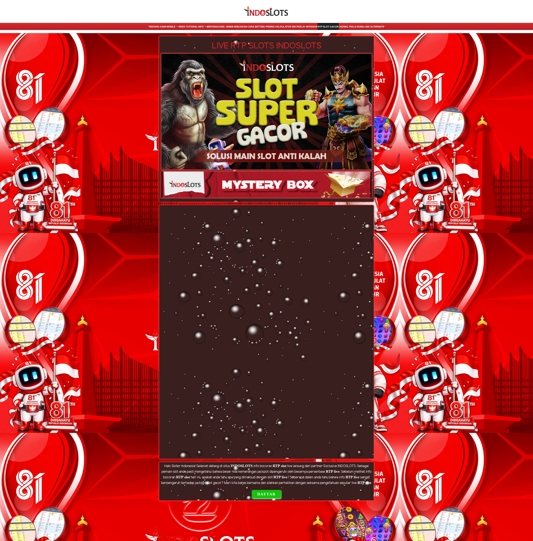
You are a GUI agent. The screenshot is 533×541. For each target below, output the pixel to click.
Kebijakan (240, 26)
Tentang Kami (157, 26)
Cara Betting (256, 26)
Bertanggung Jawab (220, 26)
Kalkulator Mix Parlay (290, 26)
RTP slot (279, 466)
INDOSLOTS (242, 466)
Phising (270, 26)
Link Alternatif (374, 26)
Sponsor (311, 26)
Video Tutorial (188, 26)
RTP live (333, 471)
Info (201, 26)
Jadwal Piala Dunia (351, 26)
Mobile (171, 26)
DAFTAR (266, 494)
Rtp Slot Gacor (328, 26)
